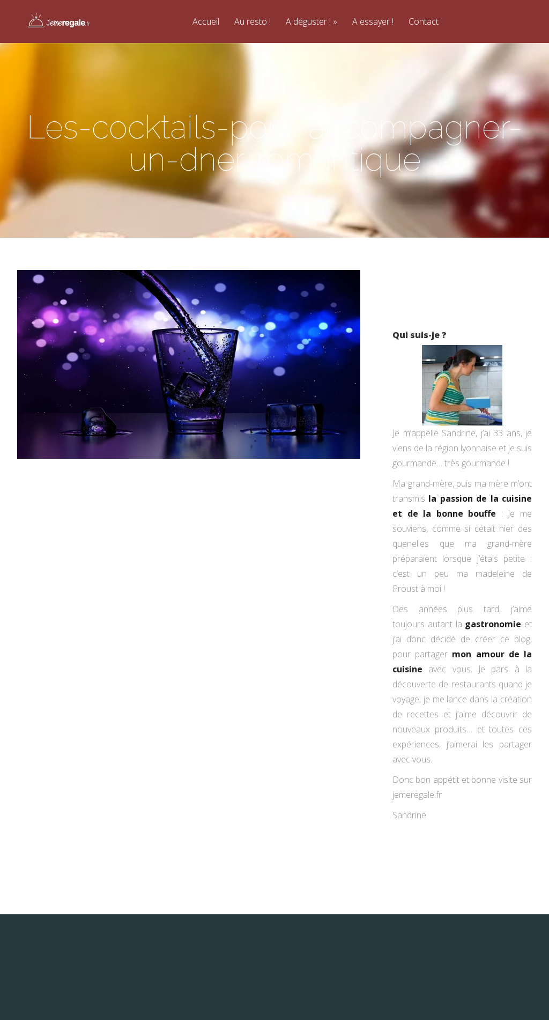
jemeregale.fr (417, 795)
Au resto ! (252, 22)
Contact (424, 22)
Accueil (205, 22)
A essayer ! (373, 22)
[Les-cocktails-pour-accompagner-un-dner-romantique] (188, 455)
